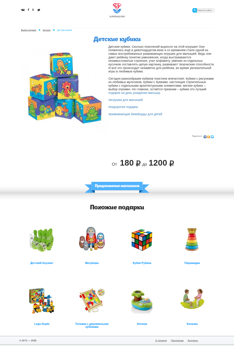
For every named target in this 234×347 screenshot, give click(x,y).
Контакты (193, 340)
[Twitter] (212, 136)
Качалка (192, 323)
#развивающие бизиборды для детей (135, 114)
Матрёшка (92, 263)
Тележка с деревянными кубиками (92, 325)
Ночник (142, 323)
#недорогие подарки (123, 107)
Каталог (47, 30)
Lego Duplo (42, 323)
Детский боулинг (41, 263)
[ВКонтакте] (205, 136)
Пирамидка (192, 263)
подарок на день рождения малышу (134, 93)
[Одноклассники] (209, 136)
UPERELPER (117, 16)
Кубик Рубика (142, 263)
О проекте (161, 340)
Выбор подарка (28, 30)
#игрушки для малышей (125, 100)
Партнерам (177, 340)
